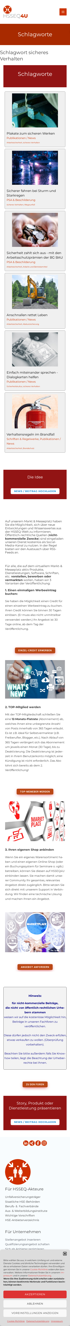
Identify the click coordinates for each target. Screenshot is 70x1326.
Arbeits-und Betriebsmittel (35, 267)
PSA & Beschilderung (21, 200)
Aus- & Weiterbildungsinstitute (26, 1211)
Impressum (57, 1321)
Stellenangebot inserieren (23, 1239)
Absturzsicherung (31, 324)
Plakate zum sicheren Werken (31, 133)
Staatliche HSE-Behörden (22, 1201)
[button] (65, 1253)
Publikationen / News (21, 138)
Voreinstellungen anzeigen (35, 1313)
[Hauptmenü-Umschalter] (63, 11)
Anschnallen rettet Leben (27, 315)
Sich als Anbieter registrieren (24, 1249)
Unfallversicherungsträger (22, 1197)
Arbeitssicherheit (14, 143)
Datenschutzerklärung (39, 1275)
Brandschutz (28, 448)
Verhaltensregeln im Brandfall (31, 434)
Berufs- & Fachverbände (22, 1206)
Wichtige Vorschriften (20, 1215)
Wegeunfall (29, 205)
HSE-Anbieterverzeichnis (22, 1220)
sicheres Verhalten (31, 143)
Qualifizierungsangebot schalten (27, 1244)
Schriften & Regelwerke (23, 439)
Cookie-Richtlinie (39, 1269)
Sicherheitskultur (14, 386)
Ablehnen (35, 1303)
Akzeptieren (35, 1294)
